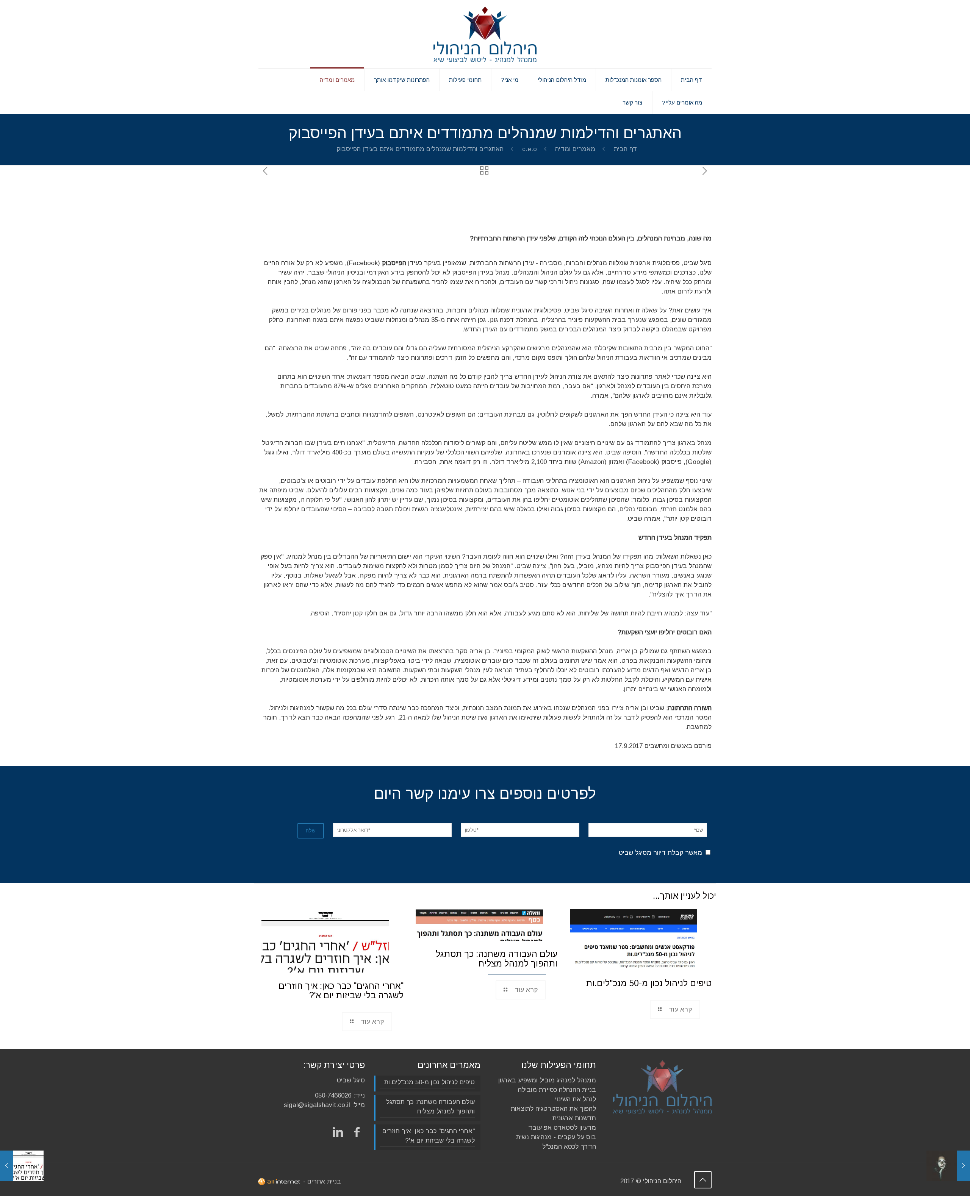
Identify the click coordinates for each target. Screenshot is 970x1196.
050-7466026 (333, 1095)
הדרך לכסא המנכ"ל (569, 1146)
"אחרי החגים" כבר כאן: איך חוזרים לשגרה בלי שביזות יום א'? (341, 990)
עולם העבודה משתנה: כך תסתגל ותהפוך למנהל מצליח (496, 958)
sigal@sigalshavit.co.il (317, 1105)
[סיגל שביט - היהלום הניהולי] (485, 34)
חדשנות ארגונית (574, 1118)
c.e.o (529, 149)
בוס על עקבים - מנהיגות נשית (556, 1137)
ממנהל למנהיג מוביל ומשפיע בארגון (547, 1080)
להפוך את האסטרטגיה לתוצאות (553, 1108)
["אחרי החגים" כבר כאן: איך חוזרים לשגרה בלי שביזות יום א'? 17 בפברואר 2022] (22, 1166)
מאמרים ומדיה (575, 149)
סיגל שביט (351, 1080)
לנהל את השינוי (575, 1099)
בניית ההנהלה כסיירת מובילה (557, 1089)
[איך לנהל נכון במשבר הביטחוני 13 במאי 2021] (948, 1166)
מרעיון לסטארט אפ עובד (562, 1127)
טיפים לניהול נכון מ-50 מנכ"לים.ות (649, 983)
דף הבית (625, 149)
